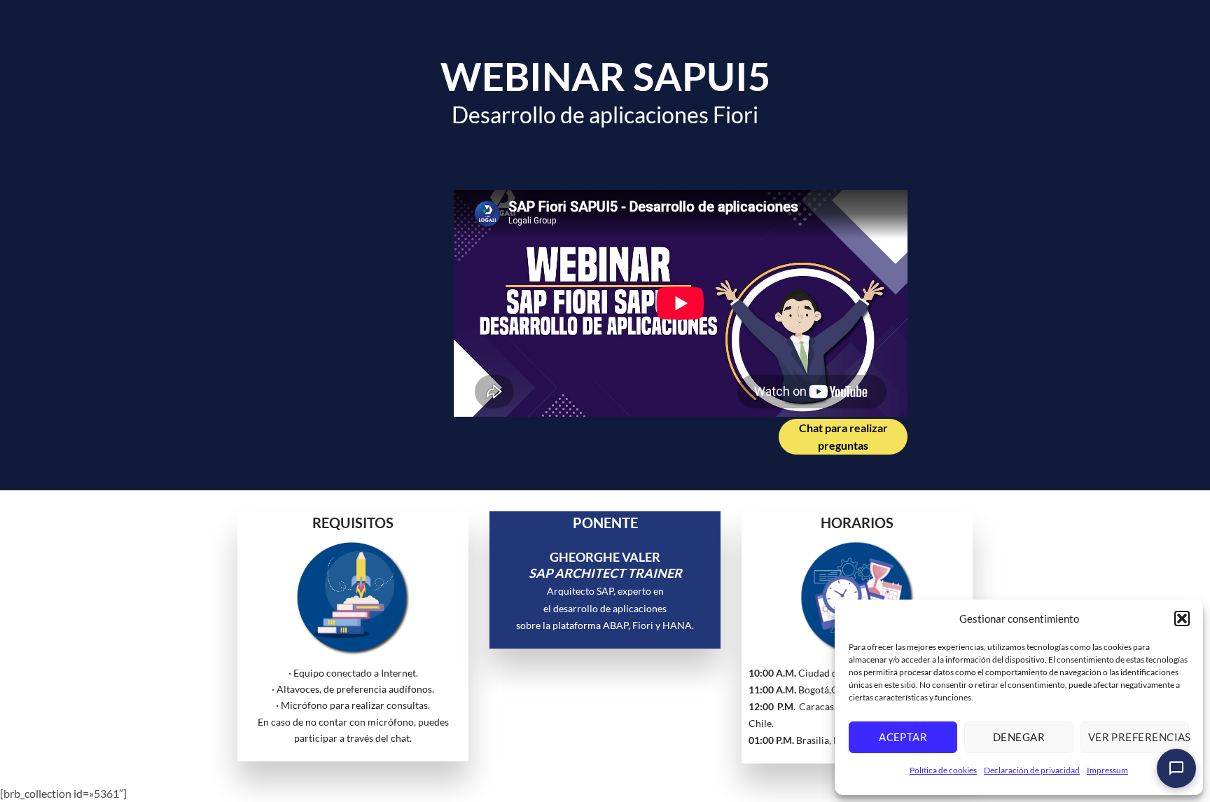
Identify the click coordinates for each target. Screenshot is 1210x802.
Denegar (1019, 737)
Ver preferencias (1138, 737)
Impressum (1107, 770)
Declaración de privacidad (1032, 770)
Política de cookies (943, 770)
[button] (1182, 618)
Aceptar (903, 737)
